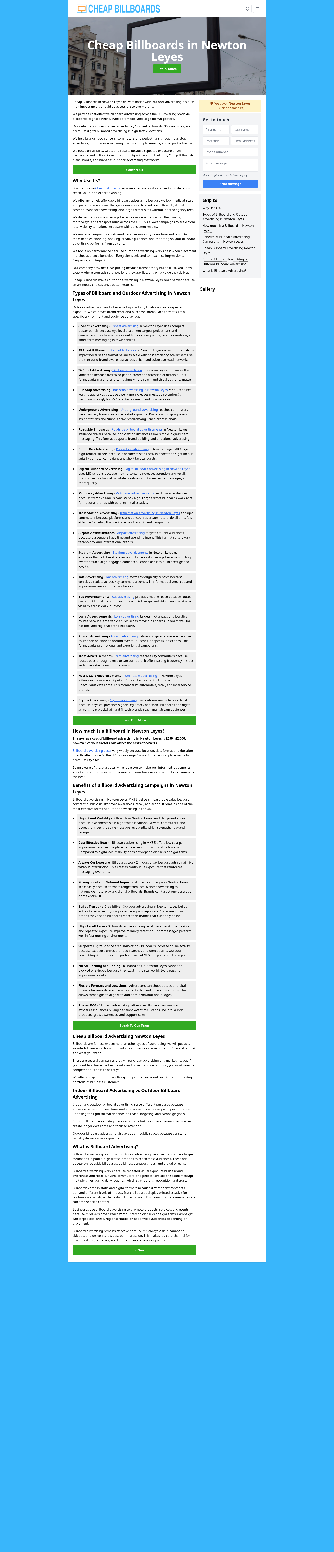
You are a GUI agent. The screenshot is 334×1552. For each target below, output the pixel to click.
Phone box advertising (132, 449)
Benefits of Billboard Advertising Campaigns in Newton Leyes (226, 239)
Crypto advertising (123, 700)
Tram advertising (126, 656)
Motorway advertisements (134, 493)
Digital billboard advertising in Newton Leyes (157, 469)
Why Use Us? (212, 208)
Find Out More (135, 720)
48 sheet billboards (123, 350)
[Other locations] (248, 9)
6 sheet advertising (125, 326)
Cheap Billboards (107, 188)
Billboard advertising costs (92, 751)
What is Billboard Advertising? (224, 270)
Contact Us (134, 170)
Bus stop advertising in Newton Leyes (140, 390)
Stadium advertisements (130, 552)
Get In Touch (167, 69)
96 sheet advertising (127, 370)
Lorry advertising (126, 616)
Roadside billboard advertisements (137, 429)
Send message (230, 184)
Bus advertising (123, 597)
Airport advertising (131, 533)
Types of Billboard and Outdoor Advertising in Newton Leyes (226, 216)
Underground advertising (139, 409)
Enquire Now (135, 1250)
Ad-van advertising (124, 636)
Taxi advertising (117, 577)
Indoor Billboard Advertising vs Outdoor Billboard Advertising (225, 261)
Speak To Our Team (134, 1025)
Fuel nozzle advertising (140, 676)
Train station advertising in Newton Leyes (150, 513)
